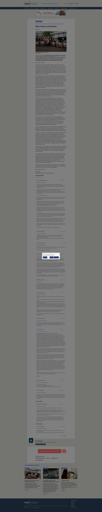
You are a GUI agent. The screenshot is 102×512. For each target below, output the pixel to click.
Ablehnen (51, 257)
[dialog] (51, 256)
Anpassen (45, 257)
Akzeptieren (56, 257)
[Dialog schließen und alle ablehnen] (59, 253)
